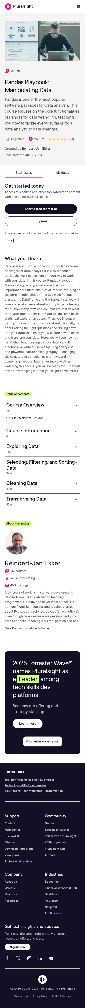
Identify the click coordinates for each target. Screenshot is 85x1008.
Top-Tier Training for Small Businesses (30, 779)
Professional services (18, 861)
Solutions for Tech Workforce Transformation (34, 790)
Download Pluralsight (19, 848)
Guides (49, 823)
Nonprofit (51, 907)
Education (52, 881)
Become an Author (57, 829)
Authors (50, 855)
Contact (10, 823)
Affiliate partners (56, 842)
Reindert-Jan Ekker (36, 149)
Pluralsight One (55, 848)
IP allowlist (12, 836)
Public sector (53, 913)
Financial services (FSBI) (61, 888)
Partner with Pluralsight (60, 836)
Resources (11, 900)
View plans (12, 855)
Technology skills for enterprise (25, 785)
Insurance (51, 900)
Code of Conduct (61, 996)
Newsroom (11, 894)
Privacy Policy (40, 996)
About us (11, 881)
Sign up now (17, 947)
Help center (12, 829)
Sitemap (10, 842)
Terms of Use (21, 996)
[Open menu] (78, 6)
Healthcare (52, 894)
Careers (10, 888)
